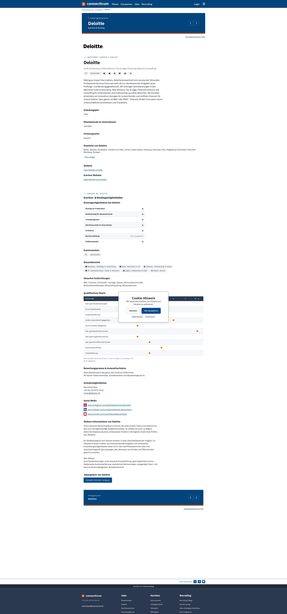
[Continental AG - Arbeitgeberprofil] (190, 23)
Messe (115, 4)
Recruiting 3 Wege (186, 600)
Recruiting (147, 4)
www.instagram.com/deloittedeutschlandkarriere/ (109, 405)
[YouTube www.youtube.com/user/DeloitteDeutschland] (85, 414)
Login (197, 4)
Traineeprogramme (128, 612)
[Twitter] (195, 581)
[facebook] (199, 581)
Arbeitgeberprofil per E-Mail (195, 37)
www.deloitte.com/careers (95, 179)
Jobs (136, 4)
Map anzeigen (90, 157)
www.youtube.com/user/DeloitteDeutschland (107, 414)
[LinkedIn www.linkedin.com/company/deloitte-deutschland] (85, 409)
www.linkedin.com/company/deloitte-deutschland (110, 409)
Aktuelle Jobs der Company (98, 480)
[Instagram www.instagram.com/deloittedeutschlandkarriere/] (85, 405)
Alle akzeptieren (151, 311)
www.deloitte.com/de (93, 170)
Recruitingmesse (186, 612)
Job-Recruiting (185, 604)
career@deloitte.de (92, 393)
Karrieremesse (155, 600)
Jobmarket (154, 608)
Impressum (150, 316)
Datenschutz (137, 316)
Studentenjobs (126, 600)
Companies (126, 4)
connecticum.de (87, 10)
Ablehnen (133, 311)
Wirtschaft (95, 73)
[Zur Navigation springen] (204, 4)
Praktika (124, 604)
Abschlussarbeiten (127, 608)
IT (86, 73)
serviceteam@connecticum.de (92, 606)
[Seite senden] (203, 581)
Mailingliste (154, 612)
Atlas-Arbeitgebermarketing (189, 608)
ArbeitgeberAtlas (156, 604)
